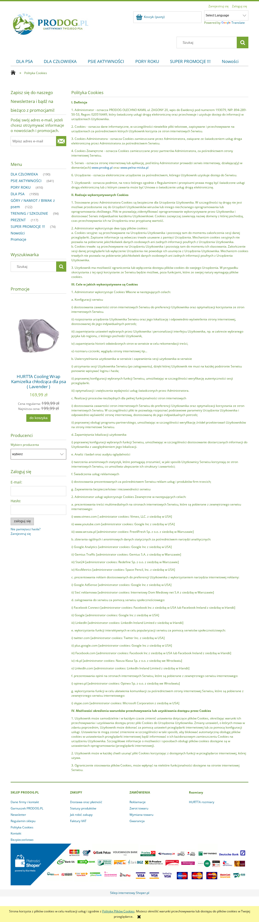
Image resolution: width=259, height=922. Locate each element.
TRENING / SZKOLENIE (29, 213)
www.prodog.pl (102, 167)
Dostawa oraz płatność (86, 802)
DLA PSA (18, 193)
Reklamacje (138, 802)
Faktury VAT (78, 821)
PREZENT (18, 219)
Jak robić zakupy (81, 815)
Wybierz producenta (25, 445)
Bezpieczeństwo (22, 840)
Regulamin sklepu (23, 821)
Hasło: (16, 500)
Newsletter (18, 815)
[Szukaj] (242, 42)
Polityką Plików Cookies (118, 911)
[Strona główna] (51, 23)
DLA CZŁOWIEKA (24, 174)
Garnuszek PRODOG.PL (27, 808)
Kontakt (16, 833)
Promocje (18, 239)
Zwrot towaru (139, 808)
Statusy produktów (83, 808)
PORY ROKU (21, 187)
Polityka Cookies (22, 827)
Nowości (18, 233)
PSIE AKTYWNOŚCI (26, 180)
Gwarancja (137, 821)
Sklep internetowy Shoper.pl (129, 893)
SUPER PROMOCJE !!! (28, 226)
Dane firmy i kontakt (25, 802)
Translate (238, 22)
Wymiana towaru (141, 815)
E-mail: (16, 482)
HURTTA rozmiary (201, 802)
